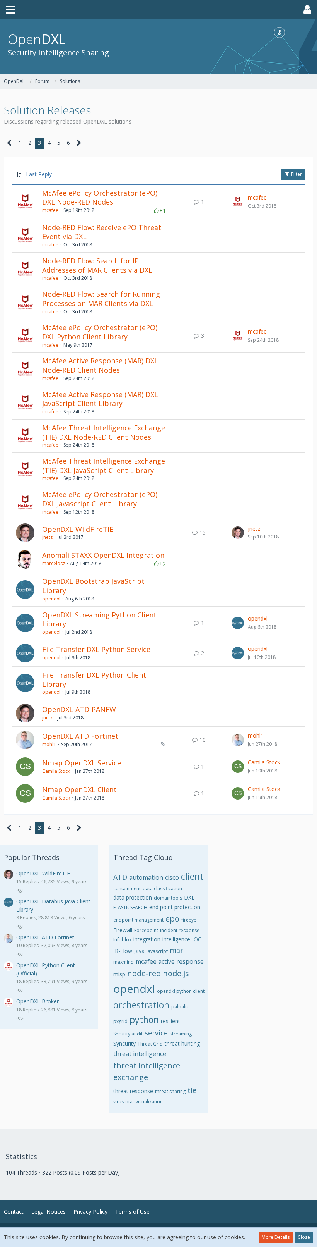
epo (172, 918)
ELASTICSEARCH (130, 907)
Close (304, 1237)
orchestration (141, 1005)
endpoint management (138, 920)
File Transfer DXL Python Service (96, 649)
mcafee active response (170, 961)
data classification (162, 888)
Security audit (128, 1033)
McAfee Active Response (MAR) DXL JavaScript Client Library (100, 399)
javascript (157, 951)
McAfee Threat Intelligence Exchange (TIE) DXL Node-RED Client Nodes (103, 432)
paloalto (180, 1006)
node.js (176, 973)
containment (127, 888)
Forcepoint (146, 930)
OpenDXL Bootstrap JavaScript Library (93, 585)
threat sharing (170, 1091)
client (192, 876)
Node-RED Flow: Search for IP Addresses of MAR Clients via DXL (97, 265)
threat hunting (182, 1043)
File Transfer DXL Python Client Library (94, 679)
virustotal (123, 1101)
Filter (296, 174)
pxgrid (120, 1021)
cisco (172, 877)
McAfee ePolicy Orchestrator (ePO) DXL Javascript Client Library (99, 499)
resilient (170, 1021)
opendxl (51, 598)
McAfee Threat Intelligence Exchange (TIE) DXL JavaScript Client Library (103, 465)
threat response (133, 1091)
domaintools (168, 897)
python (144, 1019)
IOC (196, 939)
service (156, 1032)
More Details (276, 1237)
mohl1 (49, 744)
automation (146, 877)
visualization (149, 1101)
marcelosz (53, 563)
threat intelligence (139, 1053)
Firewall (122, 930)
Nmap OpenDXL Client (79, 789)
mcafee (50, 210)
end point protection (174, 907)
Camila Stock (56, 771)
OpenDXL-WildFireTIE (77, 529)
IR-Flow (122, 951)
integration (146, 939)
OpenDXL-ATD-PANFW (79, 709)
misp (119, 974)
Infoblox (122, 939)
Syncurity (124, 1043)
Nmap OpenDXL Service (81, 762)
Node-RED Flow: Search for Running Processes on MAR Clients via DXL (101, 298)
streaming (181, 1033)
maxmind (123, 962)
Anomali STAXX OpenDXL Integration (103, 555)
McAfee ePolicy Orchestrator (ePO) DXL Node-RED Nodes (99, 197)
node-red (144, 973)
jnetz (47, 537)
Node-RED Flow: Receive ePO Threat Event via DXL (101, 232)
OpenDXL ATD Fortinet (80, 736)
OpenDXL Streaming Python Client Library (99, 619)
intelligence (176, 939)
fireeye (188, 920)
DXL (189, 897)
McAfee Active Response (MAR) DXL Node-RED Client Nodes (100, 365)
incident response (179, 930)
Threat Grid (150, 1044)
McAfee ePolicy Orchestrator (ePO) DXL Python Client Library (99, 332)
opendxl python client (181, 991)
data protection (132, 897)
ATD (120, 877)
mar (176, 950)
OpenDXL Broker (37, 1001)
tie (192, 1090)
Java (139, 951)
